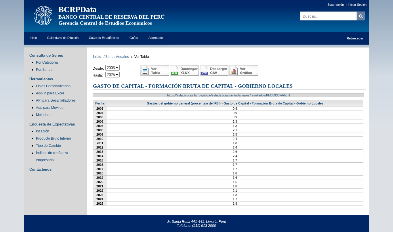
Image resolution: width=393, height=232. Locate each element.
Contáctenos (40, 169)
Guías (133, 37)
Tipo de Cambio (48, 146)
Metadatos (44, 115)
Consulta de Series (46, 55)
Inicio (33, 37)
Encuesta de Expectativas (52, 124)
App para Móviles (49, 108)
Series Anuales (117, 57)
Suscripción (335, 4)
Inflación (42, 131)
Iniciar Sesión (357, 4)
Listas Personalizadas (53, 86)
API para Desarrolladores (56, 100)
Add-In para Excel (50, 93)
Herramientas (41, 79)
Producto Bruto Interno (53, 138)
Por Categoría (47, 62)
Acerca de (155, 37)
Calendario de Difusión (63, 37)
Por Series (44, 70)
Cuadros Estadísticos (104, 37)
